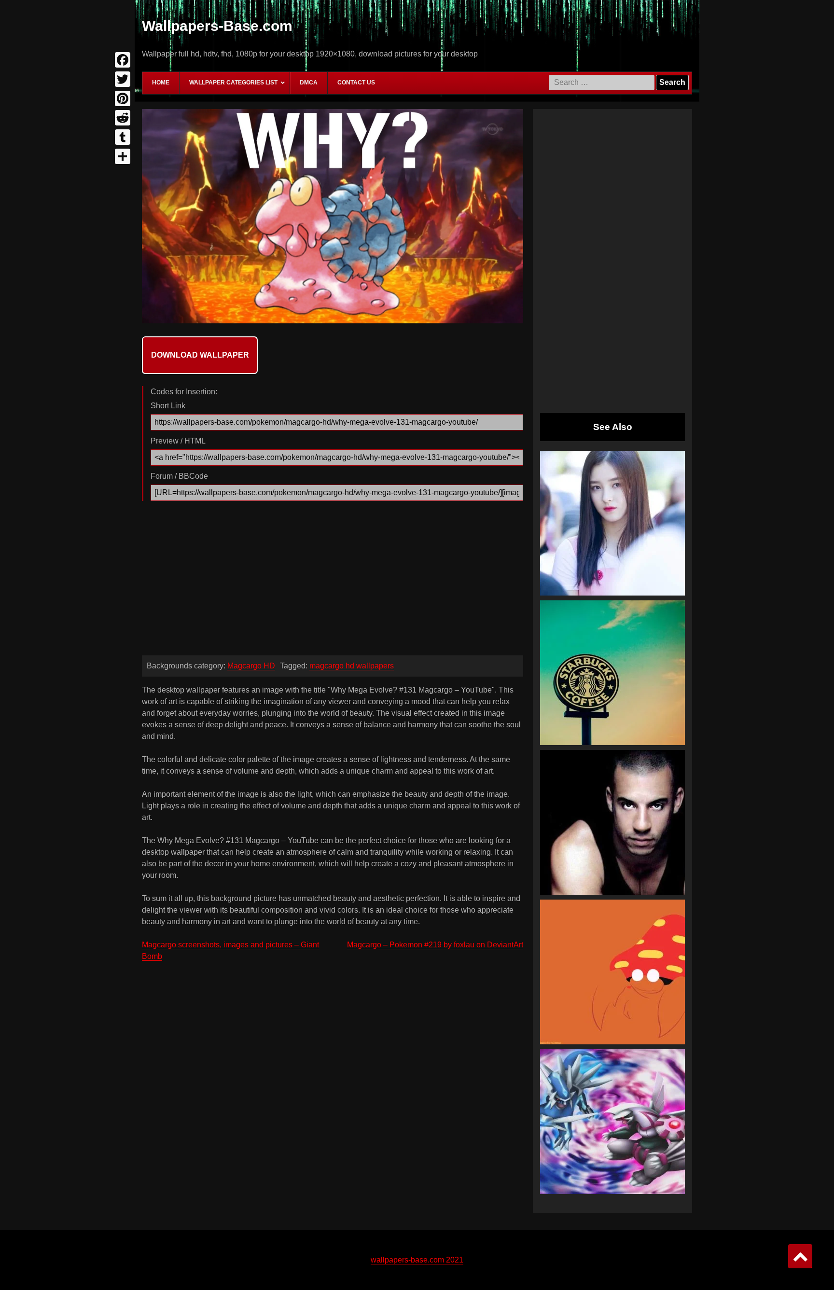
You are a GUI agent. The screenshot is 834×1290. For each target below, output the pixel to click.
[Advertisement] (332, 580)
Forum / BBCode (179, 476)
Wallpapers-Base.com (217, 26)
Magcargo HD (251, 666)
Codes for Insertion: (184, 392)
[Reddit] (122, 117)
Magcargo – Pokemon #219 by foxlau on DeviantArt (435, 945)
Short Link (168, 406)
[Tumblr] (122, 137)
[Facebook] (122, 59)
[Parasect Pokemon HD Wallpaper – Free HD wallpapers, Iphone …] (612, 972)
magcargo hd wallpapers (351, 666)
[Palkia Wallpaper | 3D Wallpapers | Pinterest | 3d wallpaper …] (612, 1121)
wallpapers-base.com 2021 (417, 1260)
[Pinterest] (122, 98)
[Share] (122, 156)
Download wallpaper (200, 355)
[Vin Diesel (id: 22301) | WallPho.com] (612, 822)
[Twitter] (122, 79)
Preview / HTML (178, 441)
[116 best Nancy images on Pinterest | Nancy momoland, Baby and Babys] (612, 523)
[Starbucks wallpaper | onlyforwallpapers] (612, 672)
